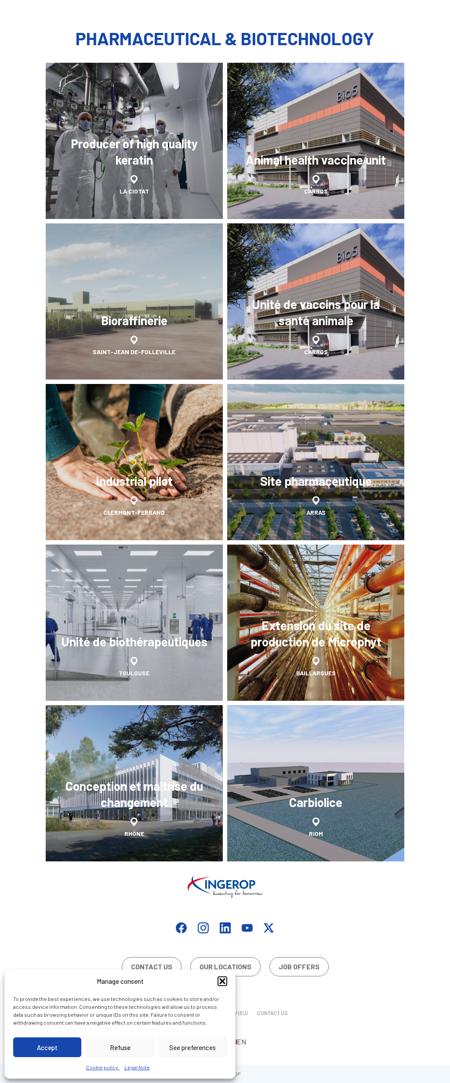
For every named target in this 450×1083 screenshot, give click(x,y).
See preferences (192, 1047)
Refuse (120, 1047)
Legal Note (137, 1067)
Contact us (151, 966)
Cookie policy (103, 1067)
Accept (47, 1047)
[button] (222, 981)
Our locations (225, 966)
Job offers (299, 966)
